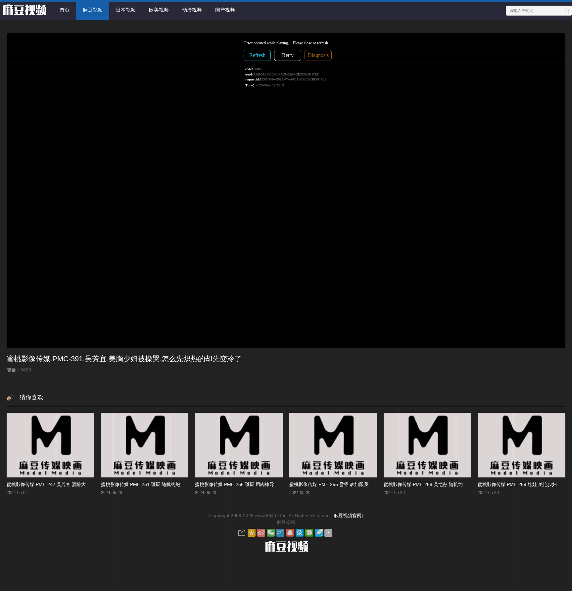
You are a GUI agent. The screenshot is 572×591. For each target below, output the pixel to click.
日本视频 (126, 10)
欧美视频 (159, 10)
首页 (65, 10)
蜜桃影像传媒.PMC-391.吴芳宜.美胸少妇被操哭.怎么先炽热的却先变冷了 (124, 359)
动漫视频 (192, 10)
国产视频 (225, 10)
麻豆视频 (93, 10)
